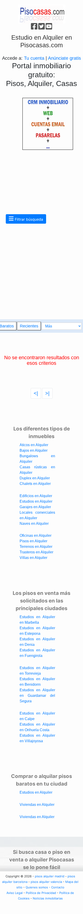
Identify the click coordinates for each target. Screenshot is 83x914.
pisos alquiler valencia (46, 882)
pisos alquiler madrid (49, 876)
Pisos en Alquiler (33, 541)
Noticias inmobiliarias (48, 898)
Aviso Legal (14, 893)
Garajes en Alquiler (35, 507)
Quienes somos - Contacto (45, 887)
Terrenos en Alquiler (36, 547)
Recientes (29, 326)
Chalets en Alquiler (35, 484)
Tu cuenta (34, 58)
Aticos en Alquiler (34, 445)
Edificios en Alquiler (36, 496)
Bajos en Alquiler (33, 450)
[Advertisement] (36, 175)
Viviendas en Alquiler (37, 805)
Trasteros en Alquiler (36, 552)
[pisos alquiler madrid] (41, 14)
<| (36, 393)
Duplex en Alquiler (35, 478)
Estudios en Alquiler (36, 501)
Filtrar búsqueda (28, 219)
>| (47, 393)
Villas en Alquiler (33, 558)
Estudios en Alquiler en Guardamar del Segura (37, 695)
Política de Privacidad (41, 893)
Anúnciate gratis (64, 58)
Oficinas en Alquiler (35, 535)
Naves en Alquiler (34, 523)
